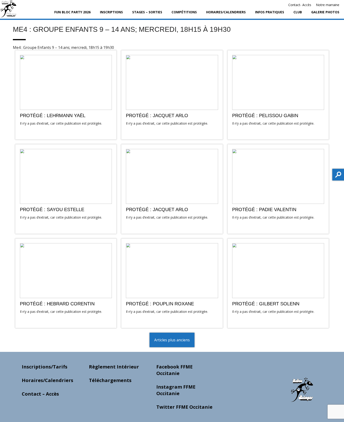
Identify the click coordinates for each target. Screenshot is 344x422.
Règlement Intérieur (114, 367)
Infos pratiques (269, 12)
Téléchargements (110, 380)
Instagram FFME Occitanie (175, 390)
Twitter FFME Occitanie (184, 407)
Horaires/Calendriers (226, 12)
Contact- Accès (299, 5)
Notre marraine (327, 5)
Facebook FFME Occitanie (174, 370)
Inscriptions (111, 12)
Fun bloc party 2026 (72, 12)
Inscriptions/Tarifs (44, 367)
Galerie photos (325, 12)
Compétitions (184, 12)
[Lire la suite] (66, 95)
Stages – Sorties (147, 12)
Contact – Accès (40, 394)
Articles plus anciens (172, 340)
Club (297, 12)
